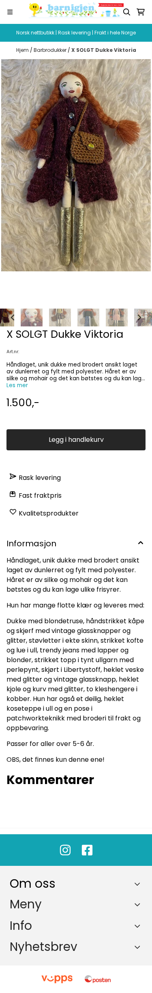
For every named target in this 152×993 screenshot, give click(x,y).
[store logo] (76, 12)
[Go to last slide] (12, 317)
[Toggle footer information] (139, 884)
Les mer (17, 385)
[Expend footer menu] (139, 904)
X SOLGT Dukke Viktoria (103, 50)
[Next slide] (139, 317)
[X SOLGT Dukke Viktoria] (76, 165)
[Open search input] (127, 12)
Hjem (23, 50)
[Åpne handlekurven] (140, 12)
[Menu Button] (10, 12)
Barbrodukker (51, 50)
